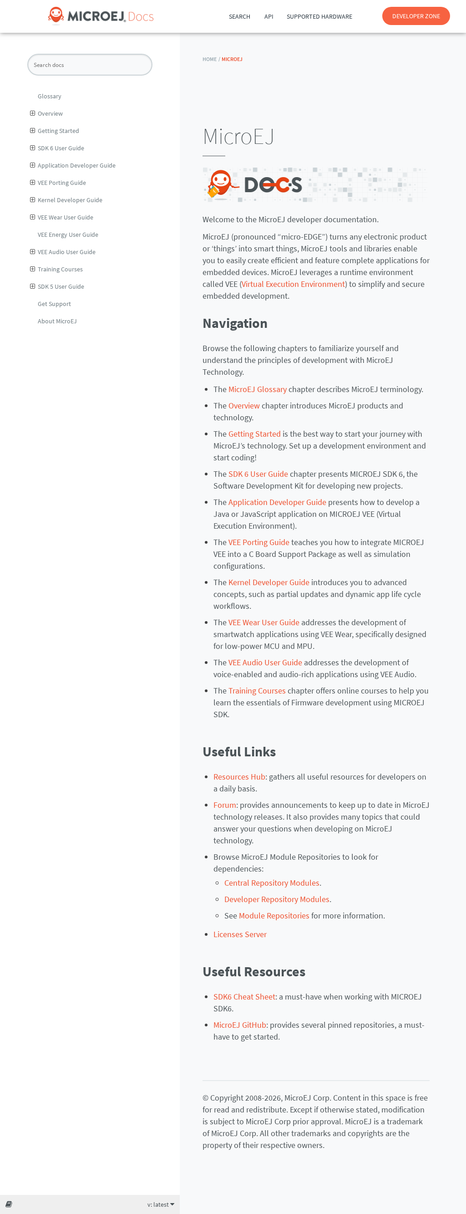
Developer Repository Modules (276, 899)
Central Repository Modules (271, 882)
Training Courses (60, 269)
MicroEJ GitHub (239, 1025)
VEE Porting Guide (62, 183)
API (269, 16)
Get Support (54, 304)
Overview (50, 113)
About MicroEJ (57, 321)
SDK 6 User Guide (61, 148)
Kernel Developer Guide (70, 200)
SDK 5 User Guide (61, 286)
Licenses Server (240, 934)
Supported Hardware (319, 16)
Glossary (49, 96)
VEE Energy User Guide (68, 234)
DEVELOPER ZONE (416, 16)
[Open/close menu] (32, 113)
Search (239, 16)
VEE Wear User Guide (65, 217)
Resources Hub (239, 776)
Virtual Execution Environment (293, 284)
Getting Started (58, 131)
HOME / (211, 59)
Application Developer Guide (77, 165)
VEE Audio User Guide (67, 252)
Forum (224, 805)
